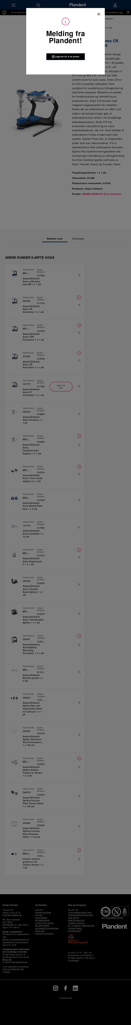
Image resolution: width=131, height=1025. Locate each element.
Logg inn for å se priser (67, 56)
